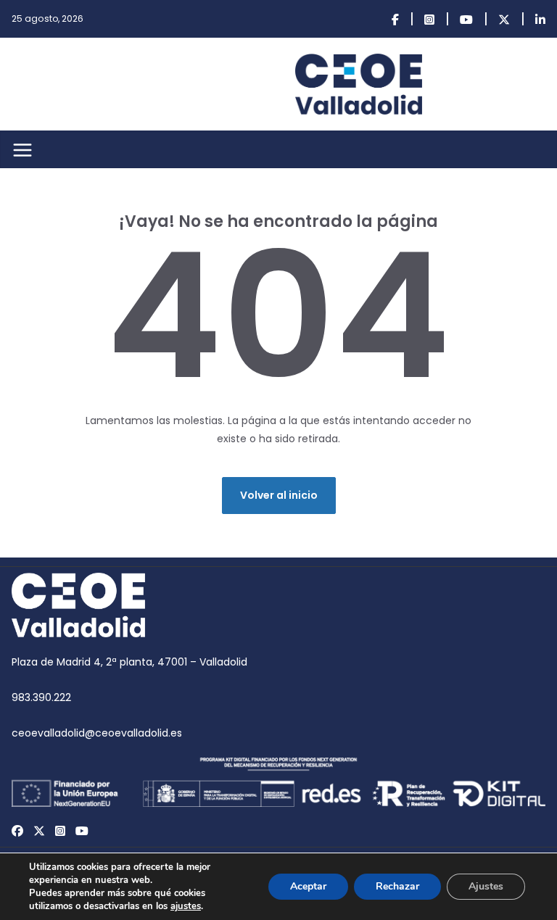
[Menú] (22, 150)
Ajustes (486, 886)
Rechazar (397, 886)
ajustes (185, 906)
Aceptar (308, 886)
